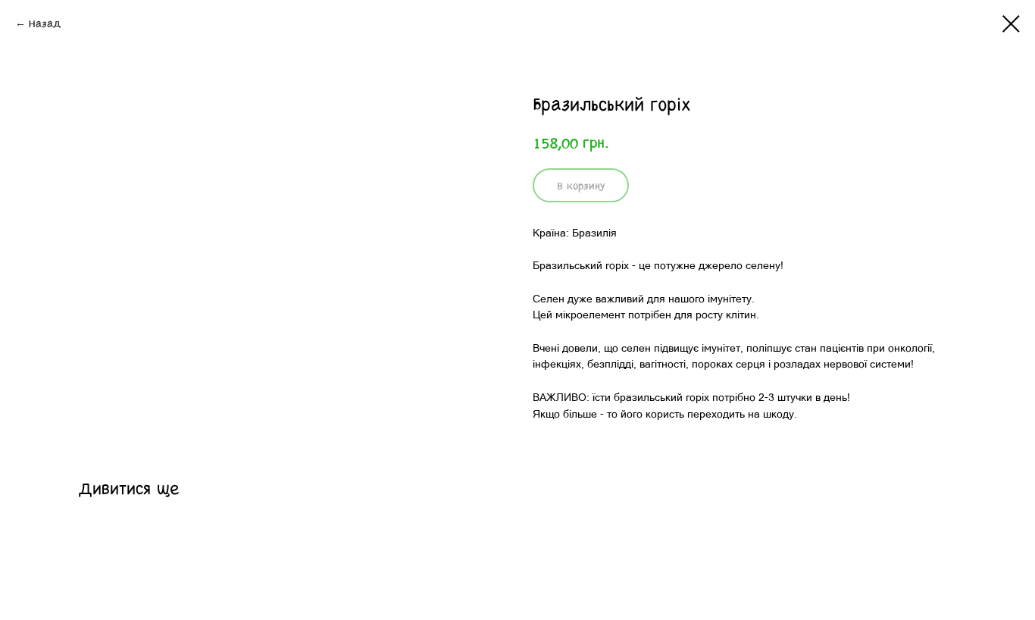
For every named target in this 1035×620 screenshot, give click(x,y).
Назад (45, 22)
